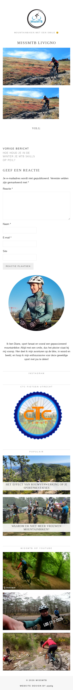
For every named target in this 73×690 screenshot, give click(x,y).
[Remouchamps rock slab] (36, 652)
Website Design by (36, 686)
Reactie (8, 188)
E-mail (7, 237)
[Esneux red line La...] (36, 571)
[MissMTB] (36, 14)
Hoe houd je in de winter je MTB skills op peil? (19, 154)
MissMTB (41, 680)
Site (5, 251)
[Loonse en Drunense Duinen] (36, 611)
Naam (7, 224)
